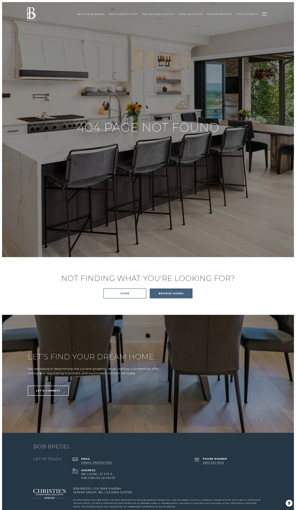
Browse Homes (171, 293)
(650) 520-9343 (213, 462)
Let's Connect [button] (48, 390)
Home (124, 293)
